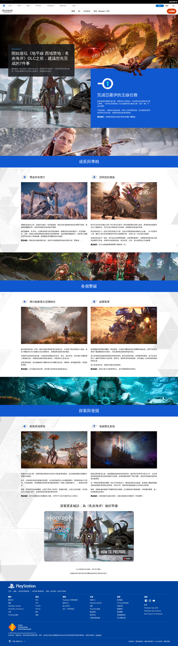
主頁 (9, 591)
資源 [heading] (118, 597)
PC (79, 11)
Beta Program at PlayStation (153, 614)
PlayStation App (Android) (152, 611)
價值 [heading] (64, 597)
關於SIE (10, 600)
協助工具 (65, 603)
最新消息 (63, 5)
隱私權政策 (139, 641)
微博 (145, 605)
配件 (36, 612)
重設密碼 (93, 612)
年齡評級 (120, 606)
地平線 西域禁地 (24, 591)
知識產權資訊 (121, 615)
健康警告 (120, 609)
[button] (89, 536)
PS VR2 (37, 606)
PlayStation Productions (16, 609)
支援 (73, 5)
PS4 (36, 603)
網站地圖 (167, 641)
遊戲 (27, 5)
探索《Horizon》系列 (102, 11)
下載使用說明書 (95, 618)
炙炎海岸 (87, 11)
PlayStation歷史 (13, 615)
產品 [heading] (37, 597)
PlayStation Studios (14, 606)
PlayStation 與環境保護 (70, 600)
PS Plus (38, 5)
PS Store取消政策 (123, 603)
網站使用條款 (149, 641)
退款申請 (93, 615)
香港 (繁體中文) (18, 641)
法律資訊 (131, 641)
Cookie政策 (158, 641)
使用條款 (120, 600)
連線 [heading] (146, 597)
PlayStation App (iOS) (151, 608)
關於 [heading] (10, 597)
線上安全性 (66, 606)
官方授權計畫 (121, 618)
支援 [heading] (91, 597)
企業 (9, 612)
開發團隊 (120, 612)
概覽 (73, 11)
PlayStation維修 (95, 609)
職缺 (9, 603)
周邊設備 (50, 5)
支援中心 (93, 600)
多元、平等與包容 (68, 609)
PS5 (19, 5)
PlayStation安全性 (95, 603)
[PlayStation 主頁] (4, 6)
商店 (10, 5)
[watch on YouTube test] (128, 558)
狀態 (91, 606)
